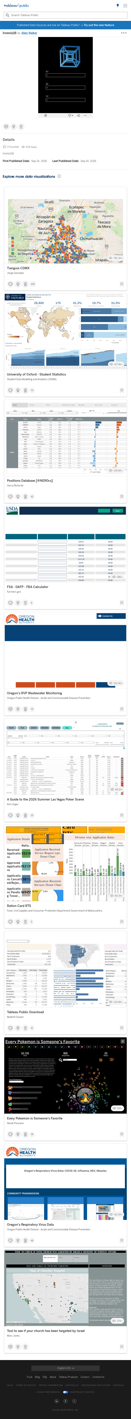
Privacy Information (51, 1385)
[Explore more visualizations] (118, 6)
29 (32, 815)
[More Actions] (124, 33)
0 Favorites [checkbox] (13, 146)
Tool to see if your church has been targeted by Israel (46, 1331)
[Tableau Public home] (16, 5)
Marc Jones (13, 1335)
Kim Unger (13, 804)
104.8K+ (118, 1002)
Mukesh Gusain (15, 1017)
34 (32, 1134)
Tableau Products (68, 1377)
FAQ (45, 1377)
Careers (85, 1377)
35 (32, 709)
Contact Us (98, 1377)
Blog (37, 1377)
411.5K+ (118, 1214)
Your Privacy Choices (82, 1392)
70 (32, 390)
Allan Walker (29, 33)
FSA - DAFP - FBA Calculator (27, 587)
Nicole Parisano (15, 1123)
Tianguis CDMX (18, 268)
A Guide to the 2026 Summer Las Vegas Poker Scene (45, 799)
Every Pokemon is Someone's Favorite (34, 1118)
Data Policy (72, 1385)
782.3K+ (118, 258)
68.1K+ (119, 789)
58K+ (120, 576)
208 (33, 284)
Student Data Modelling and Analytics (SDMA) (32, 379)
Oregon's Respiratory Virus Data (30, 1225)
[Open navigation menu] (125, 5)
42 (32, 496)
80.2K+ (119, 895)
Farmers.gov (14, 591)
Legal (10, 1385)
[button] (56, 1401)
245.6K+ (118, 470)
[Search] (7, 15)
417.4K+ (118, 364)
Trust (29, 1377)
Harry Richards (15, 485)
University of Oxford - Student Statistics (36, 374)
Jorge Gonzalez (15, 273)
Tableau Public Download (25, 1012)
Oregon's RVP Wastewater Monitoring (34, 693)
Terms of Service (26, 1385)
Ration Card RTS (19, 906)
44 (32, 1240)
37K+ (120, 1320)
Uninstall (119, 1385)
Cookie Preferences (48, 1392)
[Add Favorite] (122, 284)
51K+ (120, 1108)
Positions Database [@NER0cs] (30, 481)
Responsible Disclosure (96, 1385)
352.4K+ (118, 683)
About (53, 1377)
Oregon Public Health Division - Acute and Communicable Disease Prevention (48, 698)
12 (32, 1028)
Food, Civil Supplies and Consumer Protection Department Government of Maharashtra (54, 910)
